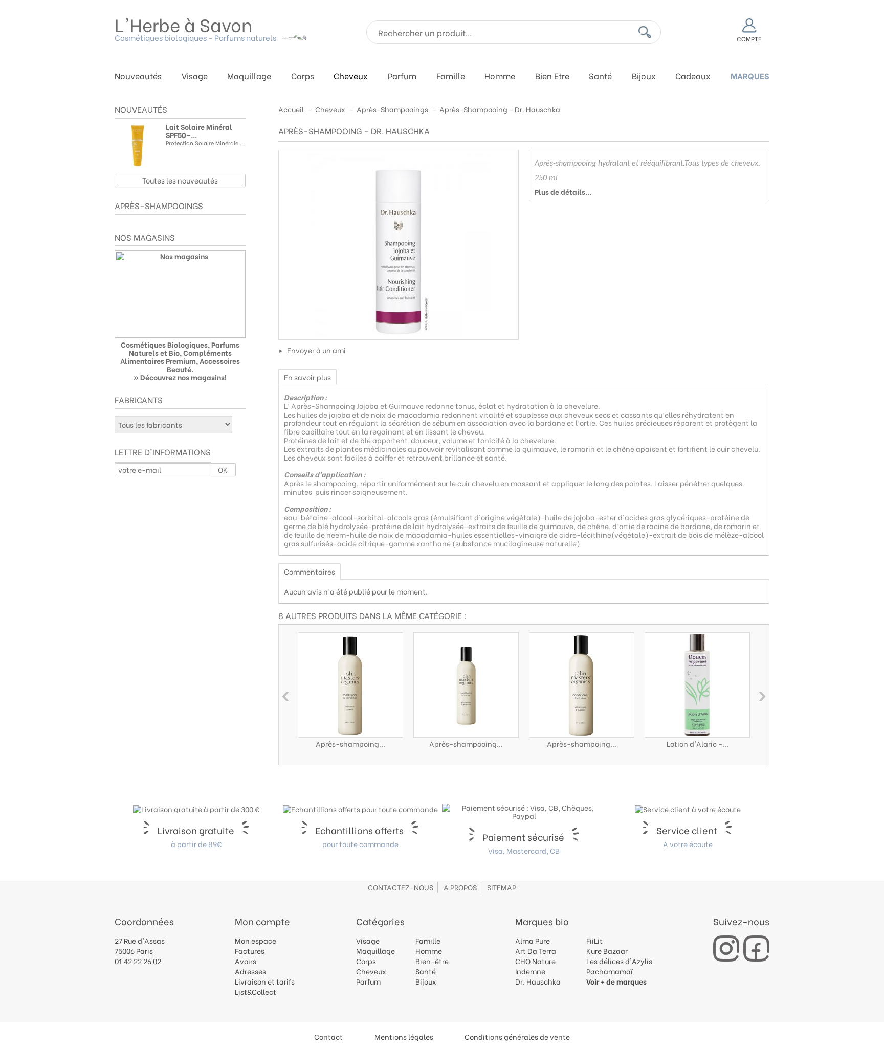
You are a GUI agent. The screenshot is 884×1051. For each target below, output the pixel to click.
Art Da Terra (535, 950)
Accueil (291, 109)
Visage (195, 76)
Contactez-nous (400, 887)
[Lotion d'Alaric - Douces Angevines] (697, 685)
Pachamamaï (609, 971)
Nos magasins (145, 237)
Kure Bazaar (607, 950)
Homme (499, 76)
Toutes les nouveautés (180, 180)
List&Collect (255, 991)
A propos (460, 887)
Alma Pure (532, 940)
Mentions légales (403, 1036)
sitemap (501, 887)
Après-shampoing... (350, 743)
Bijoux (644, 76)
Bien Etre (552, 76)
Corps (302, 76)
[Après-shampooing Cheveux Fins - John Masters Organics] (466, 685)
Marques (750, 76)
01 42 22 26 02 (138, 960)
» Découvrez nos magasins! (180, 377)
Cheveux (351, 76)
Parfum (402, 76)
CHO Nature (535, 960)
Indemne (530, 971)
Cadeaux (693, 76)
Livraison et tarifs (265, 981)
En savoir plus (307, 377)
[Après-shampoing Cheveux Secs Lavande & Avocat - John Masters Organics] (582, 685)
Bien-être (432, 960)
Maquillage (249, 76)
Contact (328, 1036)
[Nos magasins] (180, 294)
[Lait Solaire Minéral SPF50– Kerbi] (138, 146)
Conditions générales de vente (517, 1036)
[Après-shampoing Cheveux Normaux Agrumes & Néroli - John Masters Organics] (350, 685)
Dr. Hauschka (538, 981)
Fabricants (139, 399)
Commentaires (309, 571)
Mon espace (255, 940)
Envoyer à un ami (316, 350)
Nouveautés (138, 76)
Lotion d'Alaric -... (697, 743)
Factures (249, 950)
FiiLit (594, 940)
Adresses (250, 971)
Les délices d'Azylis (619, 960)
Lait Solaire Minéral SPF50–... (199, 130)
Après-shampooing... (466, 743)
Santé (600, 76)
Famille (450, 76)
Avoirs (245, 960)
